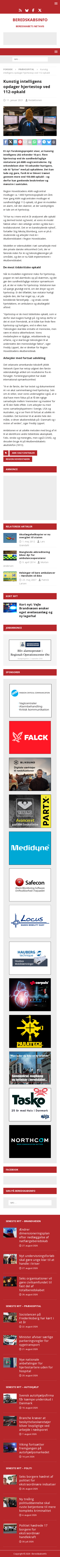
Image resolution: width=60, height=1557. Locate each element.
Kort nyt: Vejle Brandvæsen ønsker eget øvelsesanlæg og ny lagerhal (35, 610)
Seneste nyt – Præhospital (23, 1306)
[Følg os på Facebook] (33, 10)
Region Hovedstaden (18, 459)
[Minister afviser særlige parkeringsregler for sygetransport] (10, 1340)
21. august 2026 (30, 1349)
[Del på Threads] (53, 142)
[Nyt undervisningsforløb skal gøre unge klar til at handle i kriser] (10, 1259)
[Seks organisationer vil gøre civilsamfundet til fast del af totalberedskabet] (10, 1281)
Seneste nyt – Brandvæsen (23, 1221)
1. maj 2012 (28, 541)
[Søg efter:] (30, 59)
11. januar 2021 (14, 100)
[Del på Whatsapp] (34, 142)
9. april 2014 (28, 562)
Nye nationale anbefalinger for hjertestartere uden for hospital (36, 1365)
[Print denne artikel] (29, 142)
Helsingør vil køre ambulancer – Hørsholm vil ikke (37, 574)
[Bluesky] (27, 10)
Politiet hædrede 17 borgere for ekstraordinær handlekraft (33, 1531)
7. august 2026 (29, 1434)
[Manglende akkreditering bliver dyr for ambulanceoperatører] (10, 555)
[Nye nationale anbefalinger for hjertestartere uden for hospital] (10, 1363)
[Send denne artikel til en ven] (24, 142)
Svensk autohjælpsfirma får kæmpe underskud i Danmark (36, 1399)
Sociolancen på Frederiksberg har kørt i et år (36, 1318)
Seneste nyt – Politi (19, 1468)
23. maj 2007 (29, 579)
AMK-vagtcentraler (23, 453)
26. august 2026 (30, 1294)
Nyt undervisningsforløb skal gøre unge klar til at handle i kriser (36, 1259)
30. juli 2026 (28, 1541)
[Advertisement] (32, 38)
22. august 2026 (30, 1326)
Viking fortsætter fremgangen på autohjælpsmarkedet (34, 1448)
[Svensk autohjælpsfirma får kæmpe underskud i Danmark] (10, 1398)
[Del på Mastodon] (39, 142)
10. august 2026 (30, 1407)
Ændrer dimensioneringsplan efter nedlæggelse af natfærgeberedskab (34, 1235)
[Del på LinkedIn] (15, 142)
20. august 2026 (30, 1375)
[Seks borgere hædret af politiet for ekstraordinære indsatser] (10, 1480)
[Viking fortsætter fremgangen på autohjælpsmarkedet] (10, 1447)
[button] (55, 3)
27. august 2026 (30, 1245)
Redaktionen (35, 100)
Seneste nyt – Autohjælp (22, 1387)
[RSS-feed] (20, 10)
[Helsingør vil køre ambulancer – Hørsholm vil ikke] (10, 576)
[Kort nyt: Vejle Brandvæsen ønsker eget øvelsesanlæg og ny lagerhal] (10, 607)
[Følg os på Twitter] (40, 10)
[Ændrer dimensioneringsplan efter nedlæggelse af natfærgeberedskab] (10, 1233)
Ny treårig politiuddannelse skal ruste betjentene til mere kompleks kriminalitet (37, 1505)
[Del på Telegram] (44, 142)
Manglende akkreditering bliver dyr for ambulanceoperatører (34, 554)
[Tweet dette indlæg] (10, 142)
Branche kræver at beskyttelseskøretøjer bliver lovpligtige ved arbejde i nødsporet (35, 1423)
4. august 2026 (29, 1515)
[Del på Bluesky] (48, 142)
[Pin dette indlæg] (20, 142)
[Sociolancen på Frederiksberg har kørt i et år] (10, 1317)
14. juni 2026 (28, 1456)
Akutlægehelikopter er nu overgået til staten (34, 536)
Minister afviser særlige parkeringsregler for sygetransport (36, 1341)
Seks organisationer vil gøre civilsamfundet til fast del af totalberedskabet (35, 1284)
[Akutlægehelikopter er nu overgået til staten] (10, 538)
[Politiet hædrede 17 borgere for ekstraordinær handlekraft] (10, 1528)
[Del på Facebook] (5, 142)
